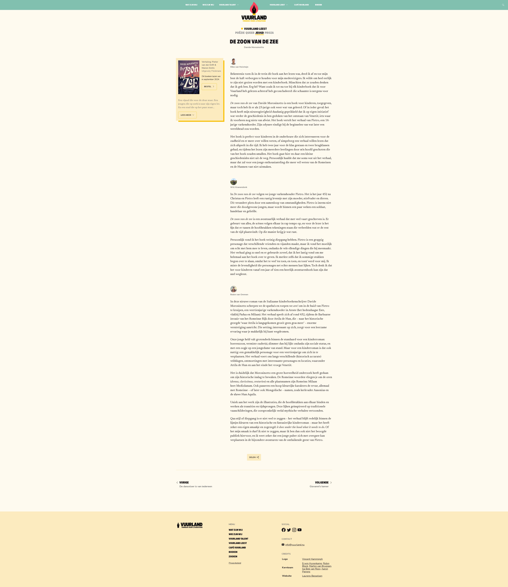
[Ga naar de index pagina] (254, 21)
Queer (250, 32)
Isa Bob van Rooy (311, 568)
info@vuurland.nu (295, 544)
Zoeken (233, 556)
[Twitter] (289, 530)
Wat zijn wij (236, 530)
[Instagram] (295, 530)
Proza (269, 32)
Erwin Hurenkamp (312, 563)
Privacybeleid (235, 563)
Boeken (233, 552)
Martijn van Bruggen (320, 566)
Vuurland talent (238, 539)
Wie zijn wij (235, 534)
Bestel (207, 86)
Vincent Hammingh (312, 559)
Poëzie (240, 32)
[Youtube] (300, 530)
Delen (252, 457)
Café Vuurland (237, 547)
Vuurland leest (238, 543)
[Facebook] (284, 530)
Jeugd (259, 32)
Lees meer (186, 115)
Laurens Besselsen (312, 575)
